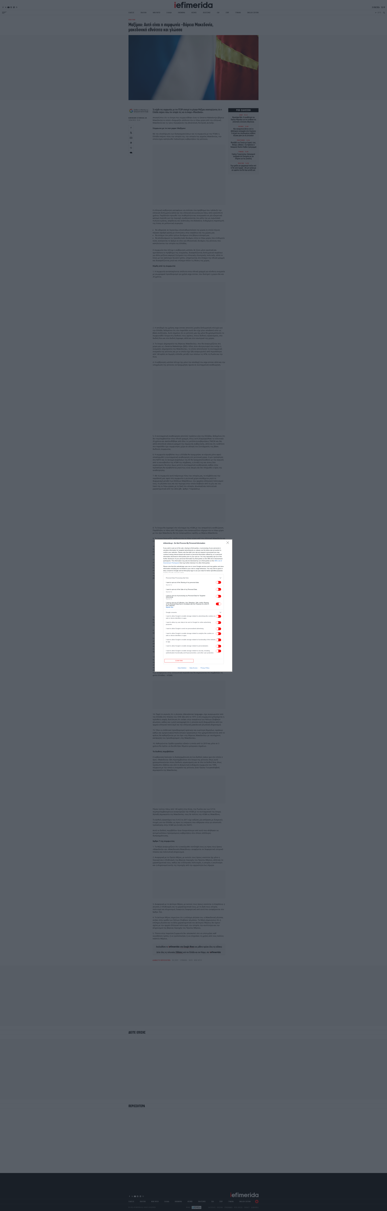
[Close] (228, 543)
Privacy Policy (205, 668)
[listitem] (193, 578)
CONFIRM (179, 660)
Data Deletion (182, 668)
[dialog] (193, 605)
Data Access (193, 668)
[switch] (218, 582)
